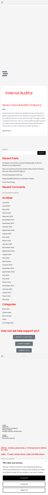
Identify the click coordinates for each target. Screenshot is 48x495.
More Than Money (8, 182)
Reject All (24, 490)
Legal (4, 435)
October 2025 (7, 227)
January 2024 (7, 265)
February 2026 (7, 216)
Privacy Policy (7, 430)
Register (5, 427)
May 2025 (5, 237)
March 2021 (6, 296)
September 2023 (8, 272)
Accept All (24, 478)
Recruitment (6, 316)
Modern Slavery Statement (12, 431)
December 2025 (8, 220)
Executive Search (8, 438)
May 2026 (5, 209)
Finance (5, 436)
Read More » (6, 131)
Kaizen (11, 459)
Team (4, 319)
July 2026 (5, 202)
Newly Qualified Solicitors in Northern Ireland (18, 178)
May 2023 (5, 279)
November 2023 (8, 268)
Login (4, 425)
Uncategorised (7, 323)
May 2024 (5, 258)
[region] (24, 477)
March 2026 (6, 213)
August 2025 (6, 233)
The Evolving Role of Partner (12, 175)
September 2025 (8, 230)
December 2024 (8, 247)
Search (5, 149)
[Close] (45, 461)
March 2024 (6, 261)
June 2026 (6, 206)
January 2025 (7, 244)
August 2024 (6, 254)
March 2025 (6, 240)
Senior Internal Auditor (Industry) (21, 105)
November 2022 (8, 286)
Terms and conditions (10, 428)
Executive (5, 309)
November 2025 (8, 223)
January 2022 (7, 289)
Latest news (6, 312)
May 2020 (5, 299)
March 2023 (6, 282)
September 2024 (8, 251)
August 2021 (6, 292)
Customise (24, 484)
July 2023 (5, 275)
